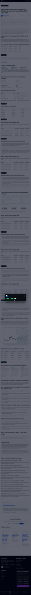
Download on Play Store (9, 298)
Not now (15, 298)
